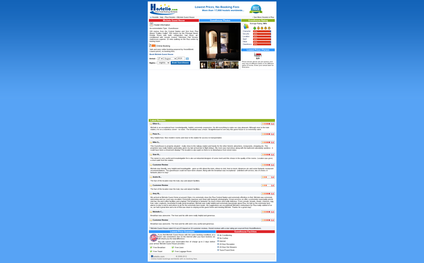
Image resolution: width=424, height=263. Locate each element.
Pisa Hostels (170, 17)
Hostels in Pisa (268, 17)
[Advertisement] (212, 94)
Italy (161, 17)
